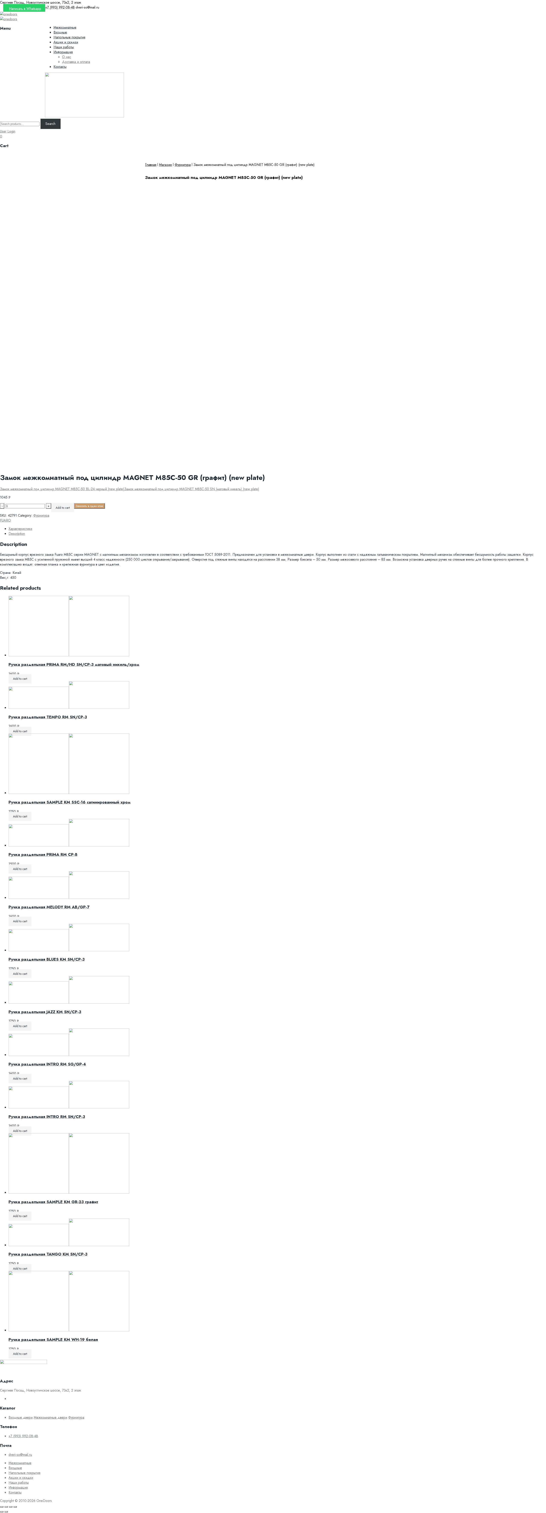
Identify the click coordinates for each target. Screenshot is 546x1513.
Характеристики (20, 528)
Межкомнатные (65, 27)
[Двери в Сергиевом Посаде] (8, 14)
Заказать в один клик (89, 506)
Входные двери (21, 1417)
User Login (7, 131)
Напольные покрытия (69, 37)
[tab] (277, 528)
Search (50, 123)
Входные (60, 32)
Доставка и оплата (76, 61)
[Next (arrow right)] (6, 1511)
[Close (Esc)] (1, 1506)
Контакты (60, 66)
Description (17, 533)
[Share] (6, 1506)
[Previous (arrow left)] (1, 1511)
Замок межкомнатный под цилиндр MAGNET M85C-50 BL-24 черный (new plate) (62, 489)
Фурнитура (183, 164)
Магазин (165, 164)
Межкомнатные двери (50, 1417)
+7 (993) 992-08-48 (23, 1436)
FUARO (5, 520)
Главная (150, 164)
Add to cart (63, 508)
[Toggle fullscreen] (10, 1506)
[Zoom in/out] (15, 1506)
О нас (66, 56)
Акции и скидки (66, 42)
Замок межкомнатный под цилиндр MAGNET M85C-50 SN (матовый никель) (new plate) (191, 489)
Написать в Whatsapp (25, 8)
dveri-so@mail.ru (20, 1454)
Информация (63, 52)
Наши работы (64, 47)
